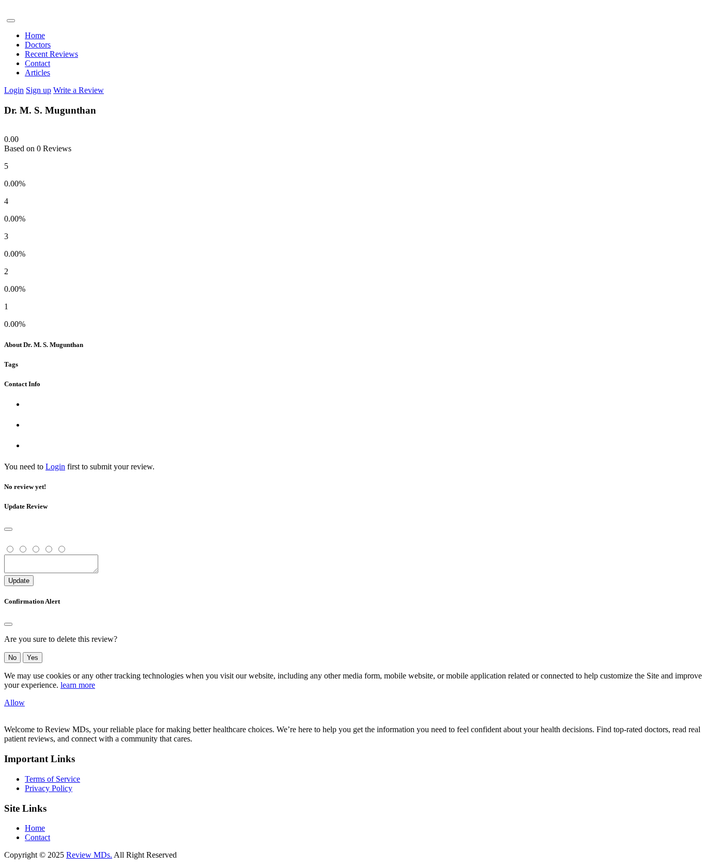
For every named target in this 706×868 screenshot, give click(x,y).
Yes (32, 657)
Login (14, 90)
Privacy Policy (48, 788)
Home (35, 35)
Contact (37, 63)
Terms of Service (52, 779)
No (12, 657)
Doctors (38, 44)
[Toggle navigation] (11, 20)
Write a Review (78, 90)
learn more (77, 685)
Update (18, 581)
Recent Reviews (51, 54)
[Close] (8, 529)
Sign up (38, 90)
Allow (14, 702)
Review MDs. (89, 854)
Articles (37, 72)
